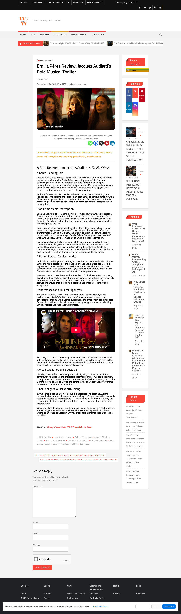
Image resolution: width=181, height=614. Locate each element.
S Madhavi (141, 131)
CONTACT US (78, 2)
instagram (135, 111)
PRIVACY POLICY (38, 2)
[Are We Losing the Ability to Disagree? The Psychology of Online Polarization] (131, 131)
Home (23, 34)
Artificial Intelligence (31, 598)
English (132, 70)
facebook (129, 96)
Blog (33, 34)
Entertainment (79, 34)
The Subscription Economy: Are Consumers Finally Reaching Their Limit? (134, 458)
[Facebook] (95, 143)
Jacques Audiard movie (78, 440)
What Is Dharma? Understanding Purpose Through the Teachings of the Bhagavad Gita (138, 263)
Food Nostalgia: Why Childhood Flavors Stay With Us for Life (62, 43)
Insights (44, 34)
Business (25, 585)
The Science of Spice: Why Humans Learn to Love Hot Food (135, 426)
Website (36, 545)
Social (47, 598)
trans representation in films (65, 444)
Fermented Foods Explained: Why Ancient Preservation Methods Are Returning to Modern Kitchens (138, 360)
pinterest (141, 96)
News (69, 585)
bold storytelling (44, 437)
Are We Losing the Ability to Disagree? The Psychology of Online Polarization (135, 150)
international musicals (55, 440)
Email (36, 533)
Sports (47, 585)
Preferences (143, 606)
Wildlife (48, 593)
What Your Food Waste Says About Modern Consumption (134, 411)
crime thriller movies (63, 437)
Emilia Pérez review (83, 437)
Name (36, 522)
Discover (97, 34)
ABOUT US (24, 2)
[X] (101, 143)
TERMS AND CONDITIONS (59, 2)
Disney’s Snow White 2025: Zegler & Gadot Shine (69, 427)
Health (116, 585)
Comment (38, 486)
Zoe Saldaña (85, 444)
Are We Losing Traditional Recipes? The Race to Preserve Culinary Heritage (135, 440)
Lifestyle (94, 593)
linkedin (129, 109)
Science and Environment (96, 587)
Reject (156, 606)
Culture (116, 593)
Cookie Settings (100, 606)
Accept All (169, 606)
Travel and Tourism (76, 593)
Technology (60, 34)
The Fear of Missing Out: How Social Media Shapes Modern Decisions (134, 190)
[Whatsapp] (90, 143)
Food (138, 585)
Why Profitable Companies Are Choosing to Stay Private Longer (133, 476)
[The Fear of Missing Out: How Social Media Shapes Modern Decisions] (131, 170)
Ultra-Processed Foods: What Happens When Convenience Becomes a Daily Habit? (138, 232)
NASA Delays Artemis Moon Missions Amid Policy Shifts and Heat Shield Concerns (76, 460)
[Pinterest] (106, 143)
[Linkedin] (112, 143)
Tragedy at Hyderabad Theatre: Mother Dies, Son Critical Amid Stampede (72, 455)
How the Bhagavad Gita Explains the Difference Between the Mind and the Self (140, 326)
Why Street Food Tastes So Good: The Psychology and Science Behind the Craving (139, 292)
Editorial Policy (94, 2)
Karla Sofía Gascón (98, 440)
